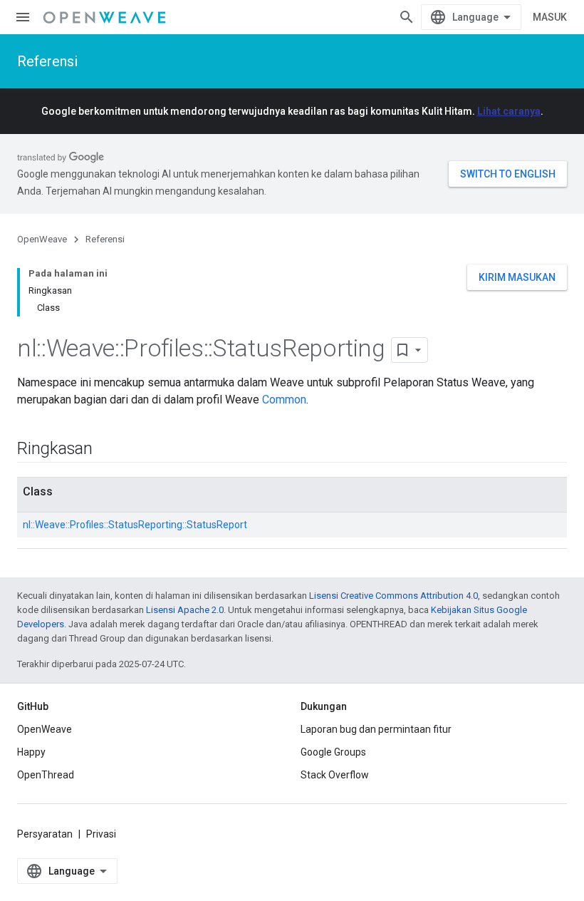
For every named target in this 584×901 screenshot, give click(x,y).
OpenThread (45, 775)
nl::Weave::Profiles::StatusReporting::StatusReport (135, 524)
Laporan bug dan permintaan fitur (376, 729)
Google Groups (333, 752)
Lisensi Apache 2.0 (185, 609)
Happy (31, 752)
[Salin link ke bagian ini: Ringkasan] (107, 449)
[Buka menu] (23, 17)
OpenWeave (42, 239)
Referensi (47, 61)
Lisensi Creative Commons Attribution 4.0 (393, 595)
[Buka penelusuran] (406, 17)
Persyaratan (45, 834)
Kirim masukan (517, 277)
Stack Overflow (335, 775)
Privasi (101, 834)
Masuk (550, 17)
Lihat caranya (509, 111)
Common (284, 399)
